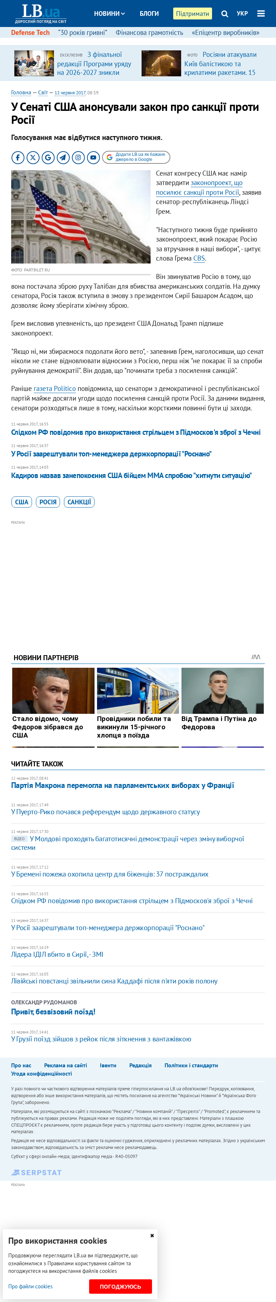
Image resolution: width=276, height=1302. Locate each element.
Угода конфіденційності (41, 1073)
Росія (48, 502)
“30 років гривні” (82, 32)
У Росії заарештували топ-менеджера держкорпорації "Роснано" (111, 454)
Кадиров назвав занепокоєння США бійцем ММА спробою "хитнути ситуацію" (131, 475)
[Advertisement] (138, 577)
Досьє (144, 40)
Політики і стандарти (191, 1065)
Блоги (149, 13)
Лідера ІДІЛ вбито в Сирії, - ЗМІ (57, 954)
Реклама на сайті (65, 1065)
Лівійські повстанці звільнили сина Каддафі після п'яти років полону (114, 981)
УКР (242, 13)
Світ (43, 92)
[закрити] (152, 1235)
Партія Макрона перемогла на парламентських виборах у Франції (122, 785)
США (21, 502)
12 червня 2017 (70, 93)
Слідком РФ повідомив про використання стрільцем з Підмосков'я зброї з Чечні (136, 432)
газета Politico (55, 388)
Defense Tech (30, 32)
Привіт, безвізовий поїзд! (53, 1011)
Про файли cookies (30, 1286)
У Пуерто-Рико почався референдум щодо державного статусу (105, 811)
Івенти (108, 1065)
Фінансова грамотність (149, 32)
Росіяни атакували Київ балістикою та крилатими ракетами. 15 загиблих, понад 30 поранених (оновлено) (220, 72)
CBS (199, 258)
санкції (79, 502)
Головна (21, 92)
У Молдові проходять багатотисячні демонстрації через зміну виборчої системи (127, 843)
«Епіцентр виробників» (225, 32)
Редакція (140, 1065)
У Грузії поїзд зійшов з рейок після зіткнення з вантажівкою (101, 1039)
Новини (107, 13)
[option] (74, 63)
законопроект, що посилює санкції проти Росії (199, 187)
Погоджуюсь (120, 1287)
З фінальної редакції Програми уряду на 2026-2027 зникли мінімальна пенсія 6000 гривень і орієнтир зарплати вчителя (94, 76)
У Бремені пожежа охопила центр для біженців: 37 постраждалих (109, 874)
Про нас (21, 1065)
